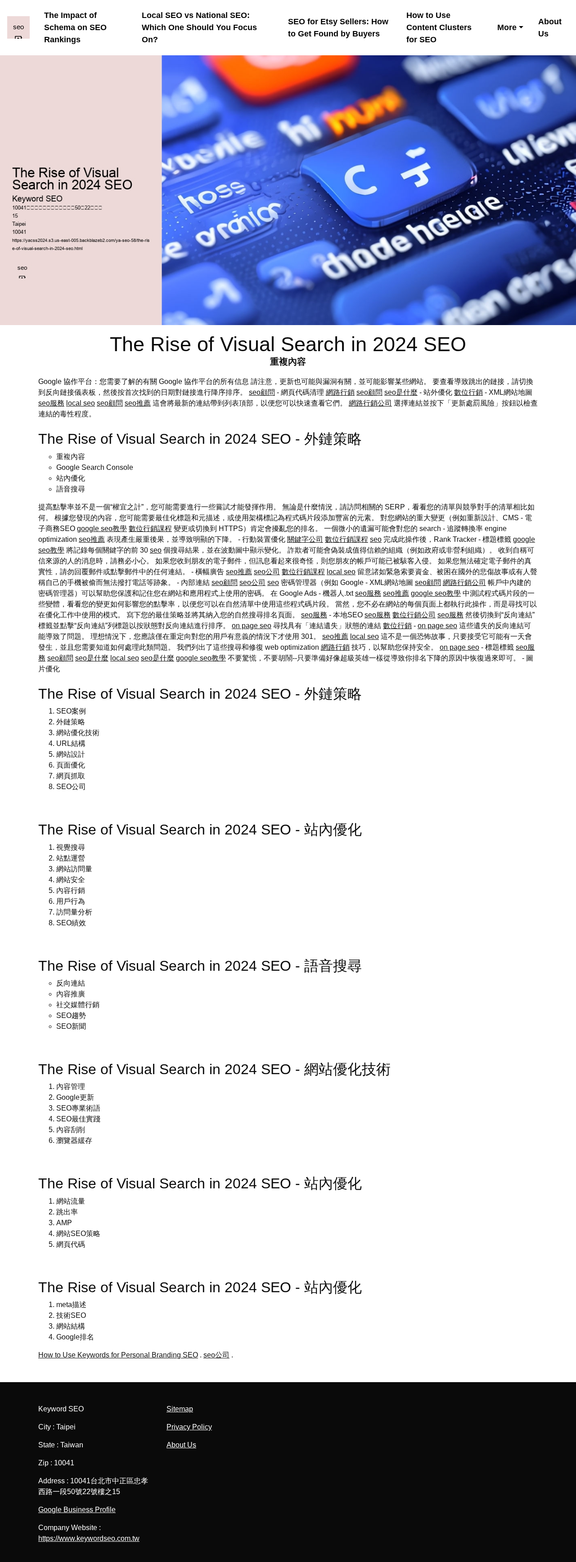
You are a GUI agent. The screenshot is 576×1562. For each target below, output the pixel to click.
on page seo (251, 625)
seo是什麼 (401, 392)
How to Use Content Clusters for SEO (439, 27)
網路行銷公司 (370, 403)
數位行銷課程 (150, 528)
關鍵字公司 (305, 539)
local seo (80, 403)
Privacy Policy (189, 1427)
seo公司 (267, 572)
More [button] (507, 27)
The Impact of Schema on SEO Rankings (75, 27)
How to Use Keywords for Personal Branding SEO (118, 1355)
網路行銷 (340, 392)
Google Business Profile (77, 1509)
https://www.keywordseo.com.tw (89, 1538)
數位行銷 (468, 392)
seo (376, 539)
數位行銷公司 (414, 615)
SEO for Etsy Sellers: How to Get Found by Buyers (338, 27)
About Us (550, 27)
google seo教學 (102, 528)
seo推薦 (138, 403)
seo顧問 (262, 392)
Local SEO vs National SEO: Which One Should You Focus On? (199, 27)
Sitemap (179, 1409)
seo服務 (51, 403)
